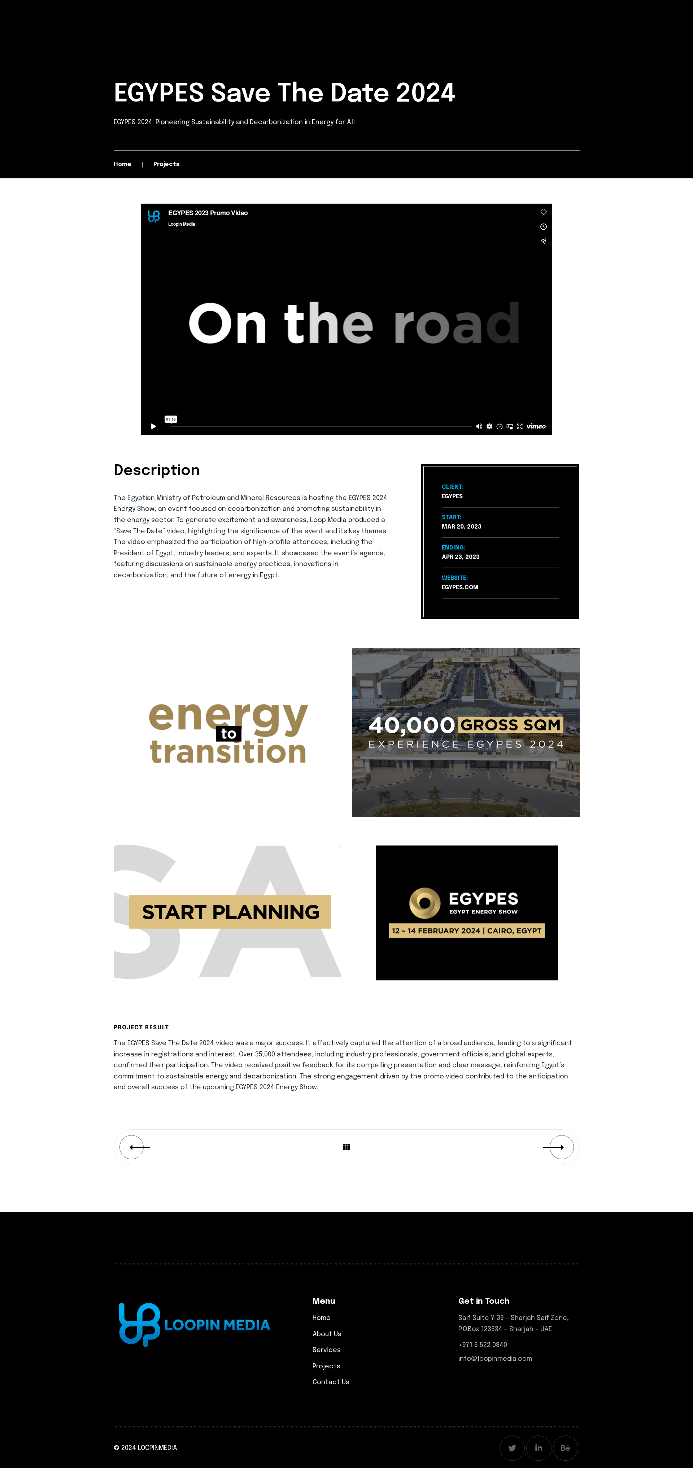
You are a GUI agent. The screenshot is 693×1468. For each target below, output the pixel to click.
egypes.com (460, 588)
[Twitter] (512, 1448)
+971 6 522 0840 (482, 1345)
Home (122, 164)
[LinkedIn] (539, 1448)
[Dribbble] (565, 1448)
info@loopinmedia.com (495, 1359)
